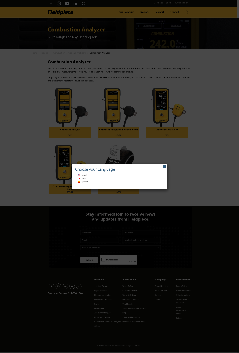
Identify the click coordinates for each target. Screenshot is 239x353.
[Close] (164, 166)
